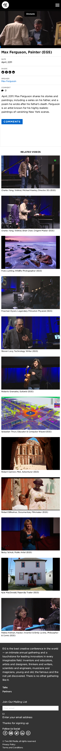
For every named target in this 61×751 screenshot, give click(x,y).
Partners (7, 691)
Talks (5, 687)
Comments (12, 121)
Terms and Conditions (12, 747)
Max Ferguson (8, 81)
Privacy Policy (8, 744)
